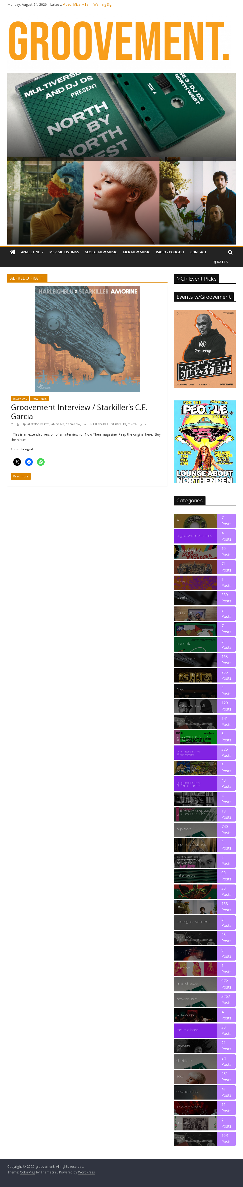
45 (179, 520)
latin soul (185, 937)
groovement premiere (189, 769)
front (85, 424)
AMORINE (57, 424)
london (183, 968)
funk (181, 721)
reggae (184, 1045)
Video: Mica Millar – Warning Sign (88, 4)
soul (180, 1076)
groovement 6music (189, 738)
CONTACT (198, 252)
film (180, 690)
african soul (187, 551)
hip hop (184, 829)
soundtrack (187, 1091)
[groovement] (12, 252)
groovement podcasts (189, 753)
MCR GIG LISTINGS (64, 252)
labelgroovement (193, 921)
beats (182, 597)
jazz (180, 906)
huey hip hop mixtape (189, 861)
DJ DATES (220, 262)
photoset (185, 1014)
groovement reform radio (189, 784)
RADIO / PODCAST (170, 252)
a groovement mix (194, 535)
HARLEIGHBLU (99, 424)
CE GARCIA (73, 424)
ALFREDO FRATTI (38, 424)
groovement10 (191, 813)
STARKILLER (118, 424)
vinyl (181, 1138)
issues (182, 891)
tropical (184, 1122)
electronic (186, 659)
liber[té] (184, 952)
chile (181, 628)
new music (40, 399)
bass (181, 582)
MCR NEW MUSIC (136, 252)
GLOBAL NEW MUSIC (101, 252)
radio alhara (187, 1030)
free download (190, 705)
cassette (184, 612)
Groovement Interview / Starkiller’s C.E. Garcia (79, 411)
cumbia (184, 643)
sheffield (184, 1060)
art (179, 566)
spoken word (189, 1107)
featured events (191, 674)
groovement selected (189, 799)
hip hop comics (191, 844)
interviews (20, 399)
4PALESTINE (30, 252)
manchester (188, 983)
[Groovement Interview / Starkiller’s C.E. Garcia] (87, 289)
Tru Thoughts (137, 424)
